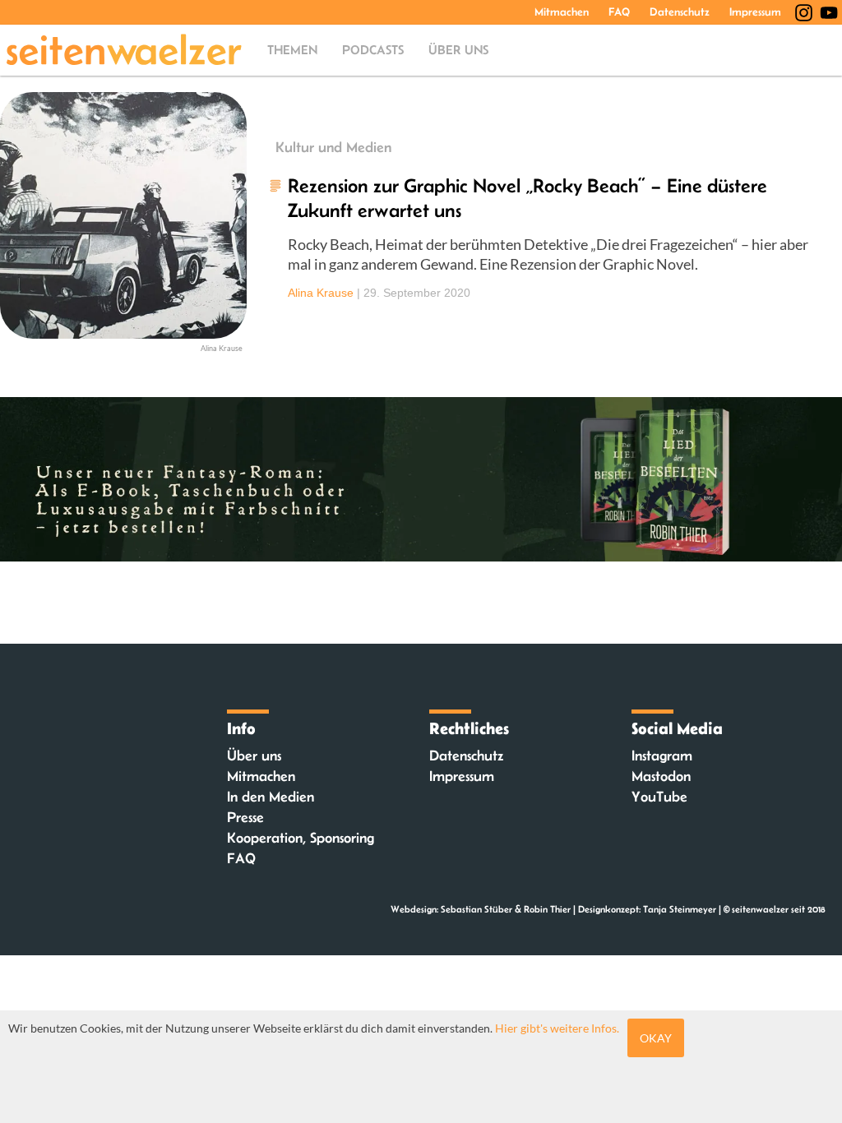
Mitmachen (561, 11)
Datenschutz (680, 11)
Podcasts (373, 50)
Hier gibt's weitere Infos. (557, 1028)
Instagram (662, 755)
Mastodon (661, 776)
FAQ (619, 11)
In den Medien (270, 796)
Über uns (458, 50)
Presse (245, 817)
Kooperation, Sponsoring (300, 838)
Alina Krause (321, 292)
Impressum (755, 11)
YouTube (659, 796)
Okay (656, 1038)
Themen (292, 50)
